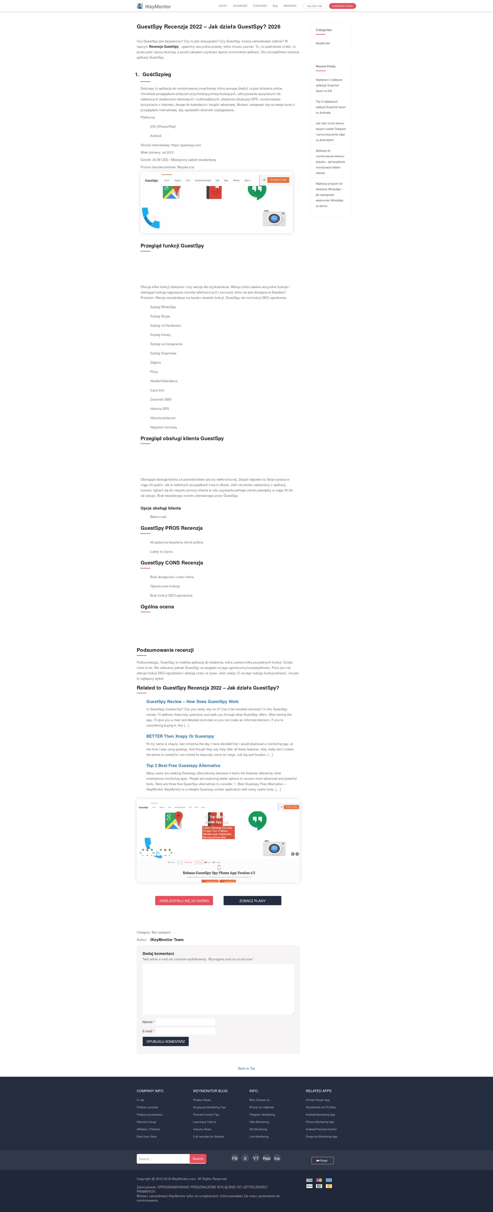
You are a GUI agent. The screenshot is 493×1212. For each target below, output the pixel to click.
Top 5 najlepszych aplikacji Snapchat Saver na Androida (331, 106)
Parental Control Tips (206, 1114)
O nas (140, 1099)
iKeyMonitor (323, 43)
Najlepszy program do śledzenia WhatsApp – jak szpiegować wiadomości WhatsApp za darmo (329, 195)
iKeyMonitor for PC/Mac (321, 1107)
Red (266, 1158)
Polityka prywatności (150, 1114)
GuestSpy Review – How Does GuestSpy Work (192, 701)
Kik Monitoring (258, 1129)
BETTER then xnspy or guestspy (180, 736)
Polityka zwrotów (147, 1107)
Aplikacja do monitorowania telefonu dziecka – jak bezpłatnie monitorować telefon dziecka (330, 162)
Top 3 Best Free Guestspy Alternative (183, 765)
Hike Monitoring (259, 1121)
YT (256, 1158)
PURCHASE (260, 6)
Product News (202, 1099)
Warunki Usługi (146, 1121)
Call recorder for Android (208, 1136)
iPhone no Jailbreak (261, 1107)
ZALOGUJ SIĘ (314, 6)
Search (198, 1158)
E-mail (149, 1031)
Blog (275, 6)
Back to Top (246, 1068)
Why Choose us (259, 1099)
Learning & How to (204, 1121)
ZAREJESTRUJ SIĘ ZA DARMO (184, 900)
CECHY (223, 6)
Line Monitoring (258, 1136)
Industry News (202, 1129)
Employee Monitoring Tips (209, 1107)
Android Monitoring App (320, 1114)
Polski (324, 1160)
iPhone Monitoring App (320, 1121)
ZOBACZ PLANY (252, 900)
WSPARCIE (290, 6)
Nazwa (149, 1021)
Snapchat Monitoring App (321, 1136)
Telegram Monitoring (262, 1114)
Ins (277, 1158)
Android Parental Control (321, 1129)
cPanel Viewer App (318, 1099)
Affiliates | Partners (148, 1129)
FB (234, 1158)
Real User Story (147, 1136)
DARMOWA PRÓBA (342, 6)
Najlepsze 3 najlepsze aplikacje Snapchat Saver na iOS (329, 85)
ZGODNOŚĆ (240, 6)
